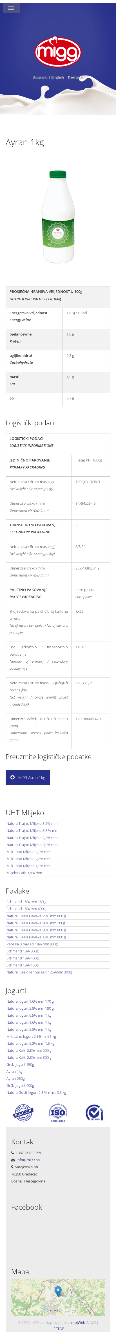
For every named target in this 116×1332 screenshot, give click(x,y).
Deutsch (75, 77)
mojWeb (78, 1322)
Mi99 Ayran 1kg (31, 777)
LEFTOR (58, 1328)
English (57, 77)
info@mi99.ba (28, 1159)
